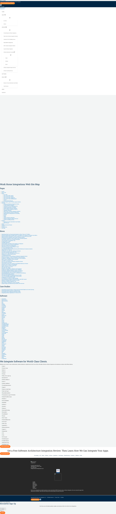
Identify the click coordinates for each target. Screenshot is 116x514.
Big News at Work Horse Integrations (9, 245)
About (3, 193)
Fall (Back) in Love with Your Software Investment (11, 251)
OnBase (3, 350)
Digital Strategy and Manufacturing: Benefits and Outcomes (13, 283)
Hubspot (3, 331)
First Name (2, 508)
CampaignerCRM (5, 325)
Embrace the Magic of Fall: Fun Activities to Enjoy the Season (13, 257)
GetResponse (4, 323)
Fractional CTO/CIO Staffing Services (11, 206)
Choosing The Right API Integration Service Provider (12, 275)
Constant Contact (5, 326)
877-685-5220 (2, 6)
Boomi (5, 215)
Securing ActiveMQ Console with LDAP (9, 252)
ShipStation (4, 341)
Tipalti (3, 335)
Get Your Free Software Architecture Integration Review (12, 261)
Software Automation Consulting (10, 207)
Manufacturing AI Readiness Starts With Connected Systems (13, 237)
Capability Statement (7, 210)
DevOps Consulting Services (9, 219)
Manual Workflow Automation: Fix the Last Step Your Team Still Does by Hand (16, 236)
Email (1, 510)
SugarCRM (4, 333)
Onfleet (3, 308)
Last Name (2, 509)
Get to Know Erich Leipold (8, 196)
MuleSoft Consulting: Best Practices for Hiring (10, 280)
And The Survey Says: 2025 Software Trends (10, 246)
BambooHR (4, 315)
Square (3, 355)
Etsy (2, 303)
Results (3, 220)
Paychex (3, 317)
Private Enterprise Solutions (9, 205)
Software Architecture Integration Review (11, 204)
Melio (3, 351)
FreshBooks (4, 358)
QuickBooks (4, 354)
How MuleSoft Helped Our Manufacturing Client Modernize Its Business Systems (17, 248)
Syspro (3, 314)
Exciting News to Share (6, 241)
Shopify (3, 304)
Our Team (5, 194)
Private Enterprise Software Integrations (11, 212)
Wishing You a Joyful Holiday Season (9, 254)
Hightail (3, 344)
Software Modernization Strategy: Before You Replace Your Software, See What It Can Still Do (19, 235)
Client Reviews (6, 222)
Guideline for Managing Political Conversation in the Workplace (14, 258)
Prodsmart (4, 313)
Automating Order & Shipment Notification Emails (11, 291)
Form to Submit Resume (8, 200)
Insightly (3, 328)
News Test (4, 192)
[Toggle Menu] (10, 18)
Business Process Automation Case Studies (12, 221)
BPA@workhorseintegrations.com (37, 468)
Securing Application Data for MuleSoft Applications (11, 271)
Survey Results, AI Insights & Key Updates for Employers (12, 243)
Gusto (3, 320)
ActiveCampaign (5, 330)
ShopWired (4, 298)
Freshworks (4, 329)
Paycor (3, 319)
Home (3, 191)
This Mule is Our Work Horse (7, 260)
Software (35, 485)
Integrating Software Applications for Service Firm (11, 292)
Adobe (3, 346)
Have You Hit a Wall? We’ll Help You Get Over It (10, 253)
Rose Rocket (4, 339)
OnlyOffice (4, 349)
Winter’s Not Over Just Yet (7, 249)
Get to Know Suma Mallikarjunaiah (10, 198)
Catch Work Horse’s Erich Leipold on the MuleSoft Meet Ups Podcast (15, 263)
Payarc (3, 334)
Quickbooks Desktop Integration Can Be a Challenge (11, 269)
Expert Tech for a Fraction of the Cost (9, 265)
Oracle (3, 321)
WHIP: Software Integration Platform (10, 209)
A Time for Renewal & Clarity (7, 247)
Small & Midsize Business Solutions (10, 208)
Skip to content (3, 0)
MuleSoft (3, 353)
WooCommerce (5, 301)
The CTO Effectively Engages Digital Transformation (12, 276)
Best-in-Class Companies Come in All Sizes (10, 259)
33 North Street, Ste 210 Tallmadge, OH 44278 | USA (36, 466)
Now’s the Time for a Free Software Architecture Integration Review (14, 256)
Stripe (3, 336)
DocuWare (4, 347)
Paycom (3, 316)
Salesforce (4, 356)
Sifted (3, 342)
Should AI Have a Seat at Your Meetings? (9, 264)
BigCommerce (4, 299)
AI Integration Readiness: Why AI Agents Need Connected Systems (14, 238)
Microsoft (4, 348)
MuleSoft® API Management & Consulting (11, 213)
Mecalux (3, 338)
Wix (2, 302)
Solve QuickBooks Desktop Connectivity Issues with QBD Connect (14, 279)
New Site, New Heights (6, 267)
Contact (3, 226)
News (3, 223)
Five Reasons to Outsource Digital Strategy (10, 278)
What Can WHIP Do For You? (7, 266)
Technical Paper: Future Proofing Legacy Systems (11, 201)
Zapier (5, 216)
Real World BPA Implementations (8, 274)
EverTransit (4, 343)
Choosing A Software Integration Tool (9, 281)
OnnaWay (3, 305)
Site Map (3, 228)
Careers (5, 199)
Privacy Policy (4, 227)
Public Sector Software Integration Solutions (12, 211)
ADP (2, 318)
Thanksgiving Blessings (6, 255)
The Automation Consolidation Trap (8, 240)
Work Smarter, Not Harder (7, 262)
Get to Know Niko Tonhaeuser (9, 197)
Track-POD (4, 306)
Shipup (3, 309)
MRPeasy (3, 312)
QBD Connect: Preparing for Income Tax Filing (10, 282)
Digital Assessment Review (7, 224)
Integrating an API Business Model (8, 277)
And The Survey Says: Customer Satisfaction (10, 244)
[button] (7, 3)
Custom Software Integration (9, 217)
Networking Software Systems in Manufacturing (11, 290)
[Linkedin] (1, 5)
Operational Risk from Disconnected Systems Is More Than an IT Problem (16, 234)
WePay (3, 337)
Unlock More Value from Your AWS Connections (11, 239)
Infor (3, 311)
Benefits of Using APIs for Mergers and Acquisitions (12, 268)
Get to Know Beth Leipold (8, 195)
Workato (5, 214)
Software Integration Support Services (11, 218)
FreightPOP (4, 340)
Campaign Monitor (5, 324)
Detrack (3, 310)
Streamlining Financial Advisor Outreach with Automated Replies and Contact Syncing (18, 289)
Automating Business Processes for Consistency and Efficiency (14, 273)
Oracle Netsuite (5, 332)
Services (3, 203)
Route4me (4, 307)
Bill (2, 352)
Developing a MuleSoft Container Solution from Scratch (12, 270)
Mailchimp (4, 327)
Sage (3, 357)
